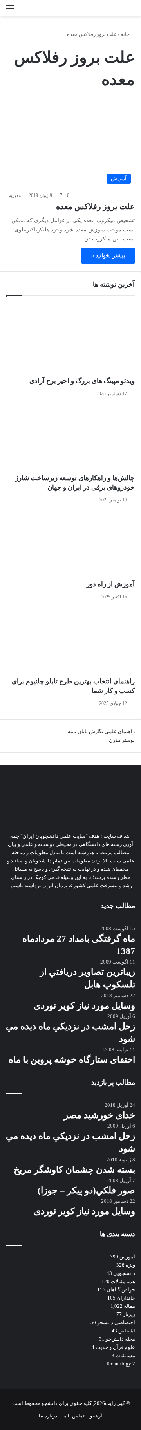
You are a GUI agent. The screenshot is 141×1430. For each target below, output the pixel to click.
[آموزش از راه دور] (70, 543)
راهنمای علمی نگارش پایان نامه (101, 731)
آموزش (127, 1257)
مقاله (129, 1306)
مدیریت (13, 195)
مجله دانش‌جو (120, 1339)
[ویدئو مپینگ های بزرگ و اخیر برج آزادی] (70, 340)
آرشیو (96, 1416)
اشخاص (126, 1331)
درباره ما (48, 1416)
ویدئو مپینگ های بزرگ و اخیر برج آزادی (82, 381)
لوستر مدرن (122, 740)
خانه (126, 34)
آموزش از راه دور (111, 584)
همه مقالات (123, 1281)
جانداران (126, 1298)
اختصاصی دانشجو (116, 1322)
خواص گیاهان (121, 1290)
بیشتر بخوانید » (108, 256)
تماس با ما (73, 1416)
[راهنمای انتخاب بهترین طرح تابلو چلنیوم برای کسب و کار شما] (70, 640)
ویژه (130, 1265)
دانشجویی (124, 1273)
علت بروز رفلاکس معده (95, 206)
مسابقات (125, 1355)
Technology (118, 1364)
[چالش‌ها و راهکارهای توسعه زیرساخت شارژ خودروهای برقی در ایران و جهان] (70, 437)
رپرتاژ (129, 1314)
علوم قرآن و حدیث (115, 1347)
